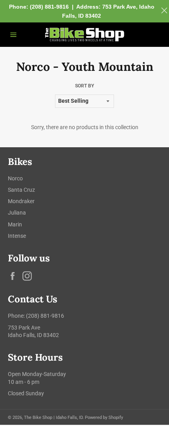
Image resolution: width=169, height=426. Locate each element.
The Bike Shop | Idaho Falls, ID (53, 417)
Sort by (84, 86)
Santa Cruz (21, 190)
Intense (17, 236)
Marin (15, 224)
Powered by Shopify (104, 417)
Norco (15, 178)
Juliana (17, 212)
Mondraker (21, 201)
